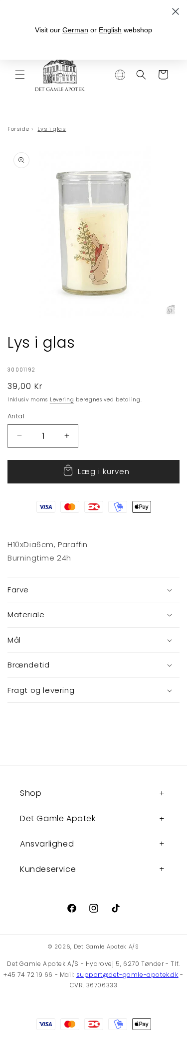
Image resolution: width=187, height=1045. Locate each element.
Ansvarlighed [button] (47, 844)
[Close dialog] (175, 11)
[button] (20, 75)
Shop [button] (30, 793)
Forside (18, 129)
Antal (15, 416)
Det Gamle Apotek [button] (58, 818)
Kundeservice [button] (48, 869)
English (110, 30)
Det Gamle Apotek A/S (106, 946)
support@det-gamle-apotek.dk (127, 974)
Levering (62, 399)
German (75, 30)
